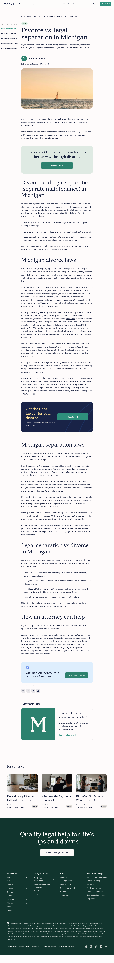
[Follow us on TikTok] (96, 946)
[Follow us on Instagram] (91, 946)
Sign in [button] (95, 4)
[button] (57, 165)
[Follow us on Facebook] (86, 946)
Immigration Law (35, 4)
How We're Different (67, 4)
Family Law (20, 4)
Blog (23, 16)
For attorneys (84, 4)
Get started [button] (106, 4)
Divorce (42, 16)
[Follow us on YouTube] (106, 946)
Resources (50, 4)
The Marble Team (38, 58)
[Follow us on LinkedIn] (101, 946)
